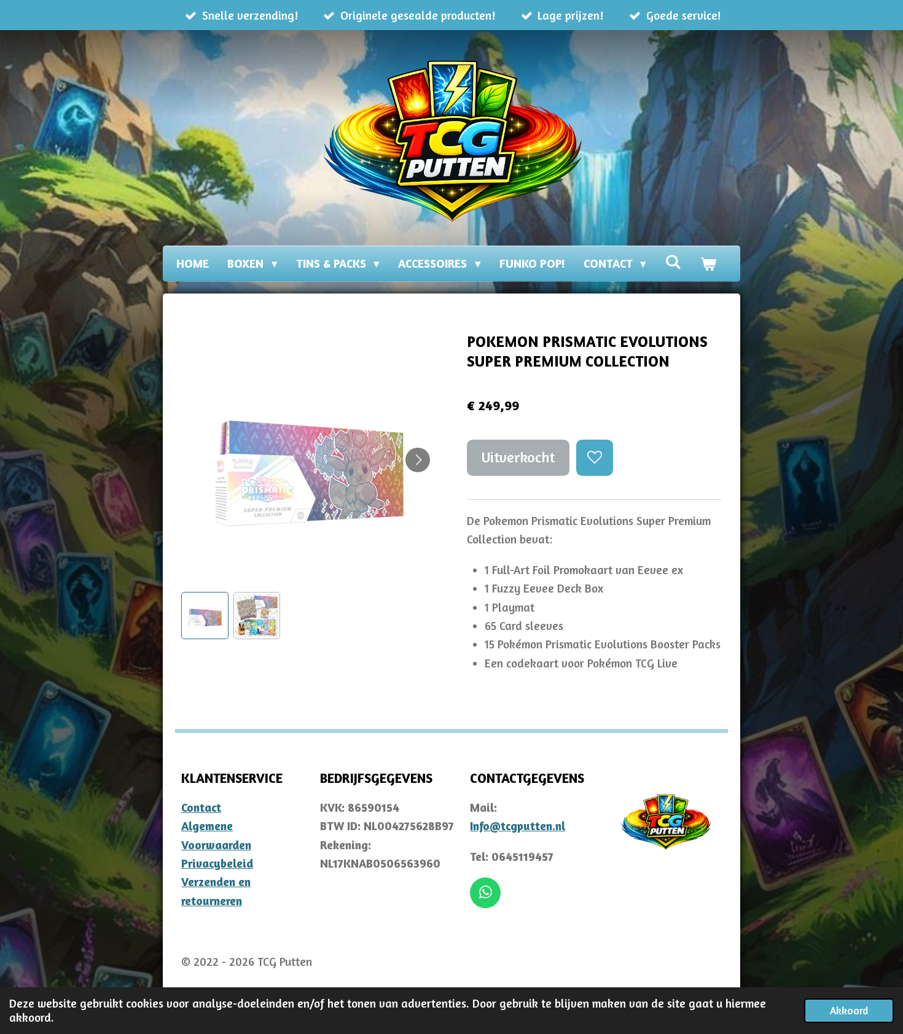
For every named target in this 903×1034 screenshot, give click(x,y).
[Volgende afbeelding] (417, 460)
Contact (201, 807)
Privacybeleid (217, 863)
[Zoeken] (672, 261)
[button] (205, 615)
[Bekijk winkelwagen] (707, 263)
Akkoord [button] (849, 1010)
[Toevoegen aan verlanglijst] (594, 458)
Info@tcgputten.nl (517, 825)
